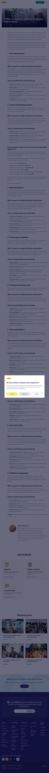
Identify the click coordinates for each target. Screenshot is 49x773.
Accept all (12, 394)
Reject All (24, 394)
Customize (37, 394)
